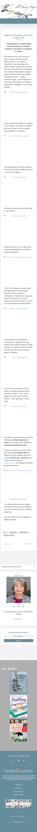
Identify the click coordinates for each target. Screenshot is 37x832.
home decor (23, 532)
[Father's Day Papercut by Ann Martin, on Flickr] (18, 229)
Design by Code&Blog (18, 816)
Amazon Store (19, 794)
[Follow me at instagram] (18, 606)
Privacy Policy (18, 791)
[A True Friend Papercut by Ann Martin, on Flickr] (18, 370)
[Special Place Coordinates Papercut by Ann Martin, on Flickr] (18, 483)
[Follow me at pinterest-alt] (23, 606)
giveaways (13, 532)
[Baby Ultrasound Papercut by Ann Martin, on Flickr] (18, 105)
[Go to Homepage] (18, 10)
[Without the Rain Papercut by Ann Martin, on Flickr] (18, 321)
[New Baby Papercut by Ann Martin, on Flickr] (18, 190)
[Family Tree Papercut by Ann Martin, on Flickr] (18, 419)
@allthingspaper (10, 463)
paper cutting (9, 535)
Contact (18, 785)
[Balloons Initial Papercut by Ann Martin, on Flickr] (18, 149)
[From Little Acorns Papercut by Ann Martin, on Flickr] (18, 270)
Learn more (18, 619)
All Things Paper (8, 770)
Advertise (18, 788)
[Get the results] (33, 567)
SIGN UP (18, 640)
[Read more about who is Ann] (18, 602)
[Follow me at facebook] (13, 606)
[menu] (18, 21)
